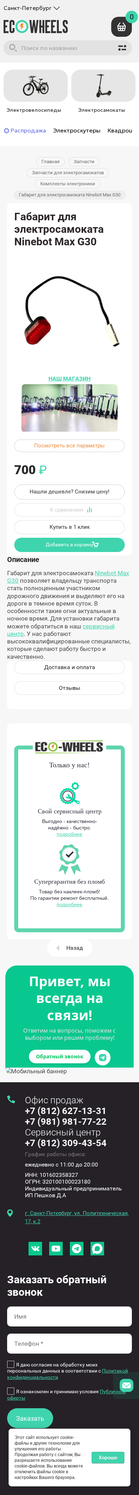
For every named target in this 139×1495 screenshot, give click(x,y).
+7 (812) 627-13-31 (66, 1110)
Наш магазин (69, 378)
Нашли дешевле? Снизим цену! (69, 491)
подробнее (69, 834)
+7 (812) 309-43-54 (66, 1143)
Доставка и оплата (69, 667)
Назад (74, 947)
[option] (34, 92)
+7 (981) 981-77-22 (66, 1121)
